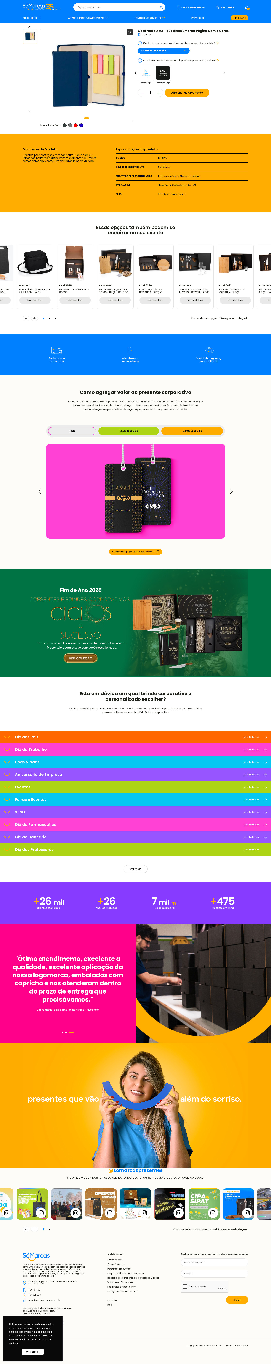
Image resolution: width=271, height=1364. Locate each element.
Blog (109, 1304)
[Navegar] (62, 1032)
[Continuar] (34, 1229)
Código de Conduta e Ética (122, 1291)
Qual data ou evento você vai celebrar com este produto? (177, 43)
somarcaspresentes (135, 1170)
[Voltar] (26, 1229)
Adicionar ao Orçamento (187, 92)
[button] (86, 118)
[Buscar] (161, 7)
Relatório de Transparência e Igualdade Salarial (133, 1277)
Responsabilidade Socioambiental (125, 1273)
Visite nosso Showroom (120, 1282)
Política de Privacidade (237, 1345)
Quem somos (114, 1259)
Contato (112, 1300)
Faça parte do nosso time (121, 1286)
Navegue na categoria (234, 318)
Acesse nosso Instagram (233, 1229)
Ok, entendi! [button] (32, 1352)
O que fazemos (116, 1264)
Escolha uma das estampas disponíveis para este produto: (177, 60)
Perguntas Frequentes (119, 1268)
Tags (72, 431)
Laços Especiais (129, 431)
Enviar (237, 1299)
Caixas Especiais (192, 431)
